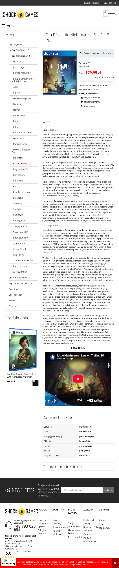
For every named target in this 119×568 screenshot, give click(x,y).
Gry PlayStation (16, 44)
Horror (16, 109)
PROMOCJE (18, 67)
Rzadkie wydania (22, 192)
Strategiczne (19, 220)
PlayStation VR (20, 169)
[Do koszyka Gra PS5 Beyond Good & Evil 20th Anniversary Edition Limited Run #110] (35, 383)
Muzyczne (18, 157)
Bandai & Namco (98, 85)
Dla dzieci (18, 104)
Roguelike (18, 180)
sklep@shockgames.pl (15, 546)
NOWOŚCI (18, 61)
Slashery (17, 203)
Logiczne (17, 138)
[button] (89, 97)
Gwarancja (88, 534)
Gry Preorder (15, 294)
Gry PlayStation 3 (20, 50)
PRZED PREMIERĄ (22, 73)
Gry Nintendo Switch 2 (20, 283)
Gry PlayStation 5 (20, 271)
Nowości (13, 300)
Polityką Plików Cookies (74, 561)
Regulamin (104, 527)
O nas (102, 524)
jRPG (15, 126)
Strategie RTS (20, 226)
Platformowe (20, 163)
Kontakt (102, 520)
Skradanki (18, 197)
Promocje (13, 306)
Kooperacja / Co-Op (23, 132)
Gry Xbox (13, 289)
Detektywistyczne (22, 98)
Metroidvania (20, 143)
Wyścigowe (18, 254)
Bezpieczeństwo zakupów (91, 529)
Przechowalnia (75, 537)
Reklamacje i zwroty (89, 522)
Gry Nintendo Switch (19, 277)
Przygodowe (19, 174)
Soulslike (17, 209)
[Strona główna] (20, 14)
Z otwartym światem (23, 260)
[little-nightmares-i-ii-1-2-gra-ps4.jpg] (59, 72)
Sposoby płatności (57, 532)
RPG (15, 186)
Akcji (15, 86)
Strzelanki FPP (20, 231)
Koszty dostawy (57, 522)
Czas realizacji (60, 527)
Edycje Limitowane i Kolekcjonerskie (23, 80)
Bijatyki (17, 92)
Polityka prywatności (89, 539)
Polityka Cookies (42, 532)
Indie (15, 121)
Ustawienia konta (74, 532)
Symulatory (19, 243)
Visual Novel (19, 249)
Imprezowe (19, 115)
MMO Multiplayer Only (21, 151)
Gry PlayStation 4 (21, 55)
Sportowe (18, 214)
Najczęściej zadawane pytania (43, 523)
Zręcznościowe (20, 266)
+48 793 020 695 (25, 527)
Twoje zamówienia (74, 525)
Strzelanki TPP (20, 237)
